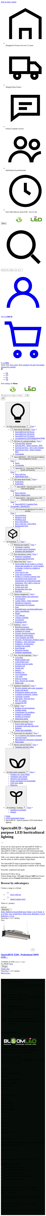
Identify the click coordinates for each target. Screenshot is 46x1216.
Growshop (5, 1076)
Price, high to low (25, 914)
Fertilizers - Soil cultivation (25, 642)
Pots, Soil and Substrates (22, 655)
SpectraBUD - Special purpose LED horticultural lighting (28, 487)
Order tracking (6, 1106)
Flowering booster (22, 650)
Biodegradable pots (22, 660)
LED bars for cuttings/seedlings (24, 441)
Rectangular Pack (21, 526)
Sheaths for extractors (23, 603)
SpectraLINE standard (23, 443)
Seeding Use (20, 672)
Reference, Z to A (7, 916)
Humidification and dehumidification (28, 609)
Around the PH (21, 703)
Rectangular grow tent (23, 589)
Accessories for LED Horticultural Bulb (30, 438)
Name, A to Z (32, 912)
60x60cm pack (20, 517)
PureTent (18, 591)
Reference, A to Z (38, 914)
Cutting (16, 706)
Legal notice (5, 1204)
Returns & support (8, 1109)
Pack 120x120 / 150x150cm (25, 524)
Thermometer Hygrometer (25, 605)
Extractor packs (21, 622)
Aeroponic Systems (22, 697)
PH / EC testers (21, 701)
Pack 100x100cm (21, 522)
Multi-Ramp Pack (21, 476)
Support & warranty (8, 367)
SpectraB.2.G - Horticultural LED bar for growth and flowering (29, 469)
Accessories (19, 454)
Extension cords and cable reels (26, 726)
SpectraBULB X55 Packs (24, 436)
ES (7, 377)
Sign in (3, 1100)
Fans (17, 607)
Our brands (40, 365)
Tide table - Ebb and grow (25, 699)
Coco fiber (19, 658)
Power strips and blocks (24, 724)
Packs (17, 463)
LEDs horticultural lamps (10, 1073)
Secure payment (6, 1206)
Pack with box (20, 474)
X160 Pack (19, 482)
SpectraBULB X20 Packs (24, 432)
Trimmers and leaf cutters (24, 747)
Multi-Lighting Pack (22, 495)
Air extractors (20, 599)
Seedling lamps (20, 710)
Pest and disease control (22, 554)
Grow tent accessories (23, 574)
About (17, 1206)
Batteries (18, 728)
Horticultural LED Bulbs (21, 430)
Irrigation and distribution (24, 551)
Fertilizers (17, 625)
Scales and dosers (21, 690)
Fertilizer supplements (23, 652)
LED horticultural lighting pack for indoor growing (29, 510)
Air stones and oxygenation (25, 549)
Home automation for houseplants (23, 781)
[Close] (3, 398)
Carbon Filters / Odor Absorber (26, 601)
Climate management (20, 594)
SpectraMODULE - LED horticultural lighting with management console (29, 458)
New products (24, 365)
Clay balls (19, 677)
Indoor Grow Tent (19, 562)
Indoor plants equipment (10, 1080)
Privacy (26, 1204)
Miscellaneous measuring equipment (28, 740)
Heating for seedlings (23, 714)
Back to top (6, 973)
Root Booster (20, 648)
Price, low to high (11, 914)
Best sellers (14, 365)
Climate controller (21, 618)
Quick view (5, 969)
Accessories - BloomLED (20, 506)
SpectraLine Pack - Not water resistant (29, 448)
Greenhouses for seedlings (25, 712)
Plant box (13, 785)
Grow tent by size (21, 572)
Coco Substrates (21, 674)
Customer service (7, 1132)
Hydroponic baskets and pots (26, 692)
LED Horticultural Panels (22, 479)
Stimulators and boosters (24, 635)
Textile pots (19, 668)
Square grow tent (21, 585)
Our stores (5, 1123)
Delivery (34, 1204)
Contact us (5, 1112)
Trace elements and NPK (24, 638)
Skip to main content (8, 2)
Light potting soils (22, 662)
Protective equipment (23, 557)
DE (7, 380)
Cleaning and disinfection (24, 559)
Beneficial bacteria (22, 627)
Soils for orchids (21, 679)
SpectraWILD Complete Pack (26, 504)
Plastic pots (19, 683)
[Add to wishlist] (33, 949)
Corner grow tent (21, 587)
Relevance (6, 909)
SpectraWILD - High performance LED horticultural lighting (29, 499)
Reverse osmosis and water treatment (29, 688)
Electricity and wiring (20, 722)
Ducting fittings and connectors (26, 597)
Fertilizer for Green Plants (20, 775)
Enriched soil (20, 666)
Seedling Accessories (18, 810)
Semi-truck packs (21, 719)
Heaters (13, 812)
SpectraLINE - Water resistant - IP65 (28, 446)
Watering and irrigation (21, 545)
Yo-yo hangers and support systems (28, 735)
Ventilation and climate (18, 777)
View (11, 964)
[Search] (27, 395)
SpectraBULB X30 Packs (24, 434)
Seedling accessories (22, 717)
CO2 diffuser (20, 615)
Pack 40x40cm (20, 515)
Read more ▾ (5, 874)
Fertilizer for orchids (22, 646)
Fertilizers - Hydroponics (24, 644)
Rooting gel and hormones (25, 708)
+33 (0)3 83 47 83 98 (10, 1063)
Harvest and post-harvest (22, 745)
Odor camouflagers (22, 611)
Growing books (21, 738)
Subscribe (23, 1155)
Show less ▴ (15, 874)
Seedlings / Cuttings (9, 1083)
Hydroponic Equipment (21, 686)
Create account (7, 1103)
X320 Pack (19, 484)
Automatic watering (22, 547)
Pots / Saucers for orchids (24, 681)
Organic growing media (24, 664)
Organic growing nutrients (25, 633)
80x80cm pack (20, 520)
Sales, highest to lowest (10, 912)
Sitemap (4, 1129)
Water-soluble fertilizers (24, 629)
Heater (17, 613)
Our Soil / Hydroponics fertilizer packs (29, 640)
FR (7, 373)
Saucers (18, 670)
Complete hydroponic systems (26, 694)
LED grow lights (16, 783)
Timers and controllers (23, 730)
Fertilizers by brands (22, 631)
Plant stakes (19, 742)
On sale (33, 365)
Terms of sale (16, 1204)
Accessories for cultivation (22, 733)
